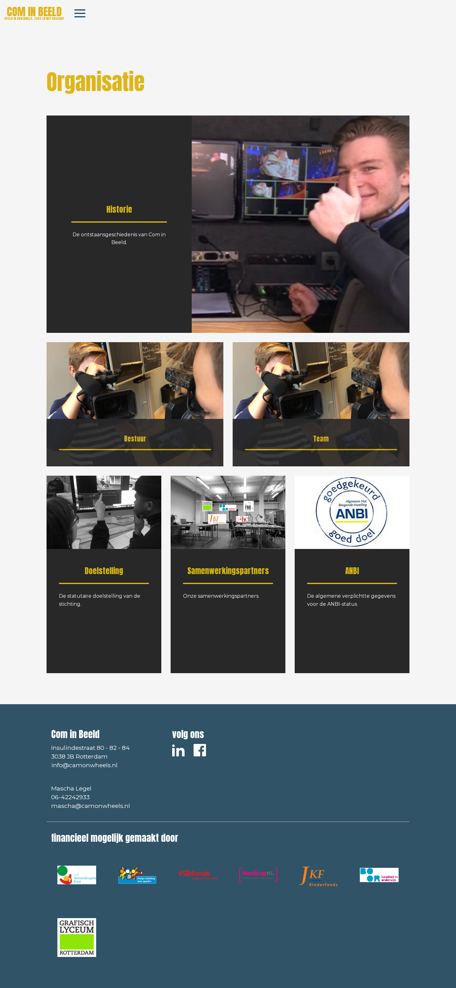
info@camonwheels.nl (84, 765)
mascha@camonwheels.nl (90, 805)
